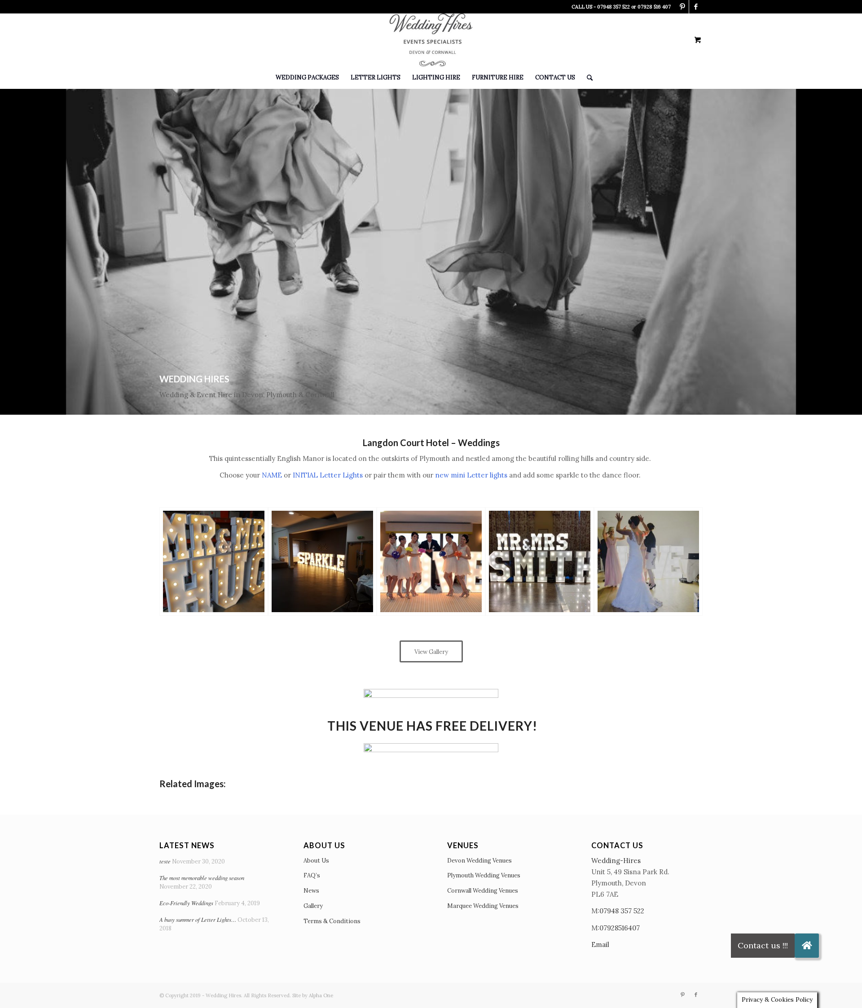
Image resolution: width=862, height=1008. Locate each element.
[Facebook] (696, 6)
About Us (316, 860)
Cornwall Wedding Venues (482, 890)
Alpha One (321, 995)
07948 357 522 (621, 911)
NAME (272, 475)
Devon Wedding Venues (479, 860)
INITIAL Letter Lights (328, 475)
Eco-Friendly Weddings (186, 903)
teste (165, 861)
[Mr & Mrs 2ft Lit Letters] (213, 561)
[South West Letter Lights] (539, 561)
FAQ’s (311, 875)
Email (600, 944)
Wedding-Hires (616, 860)
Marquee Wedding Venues (483, 906)
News (311, 890)
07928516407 (619, 928)
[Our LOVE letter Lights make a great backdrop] (648, 561)
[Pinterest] (682, 6)
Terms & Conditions (332, 921)
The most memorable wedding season (201, 877)
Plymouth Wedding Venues (483, 875)
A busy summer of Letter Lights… (197, 919)
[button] (807, 945)
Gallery (313, 906)
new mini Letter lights (471, 475)
